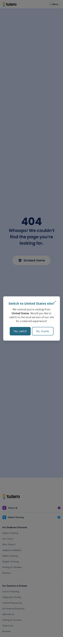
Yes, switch (20, 331)
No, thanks (42, 331)
